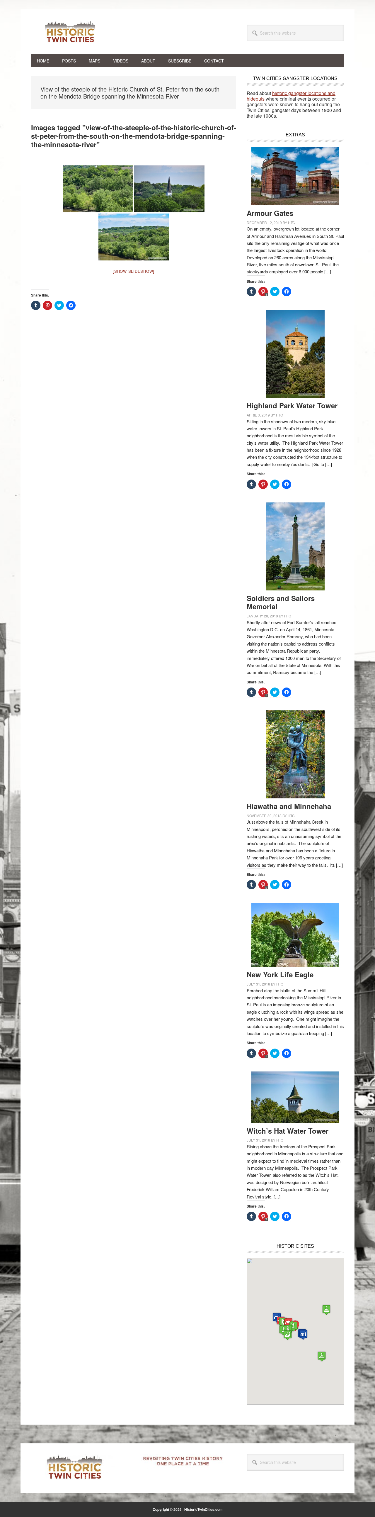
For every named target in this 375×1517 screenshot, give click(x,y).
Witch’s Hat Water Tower (287, 1131)
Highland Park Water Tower (292, 405)
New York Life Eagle (280, 974)
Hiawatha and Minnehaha (289, 806)
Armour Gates (270, 213)
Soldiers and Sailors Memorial (281, 602)
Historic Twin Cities (70, 31)
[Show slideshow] (133, 271)
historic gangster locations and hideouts (291, 96)
